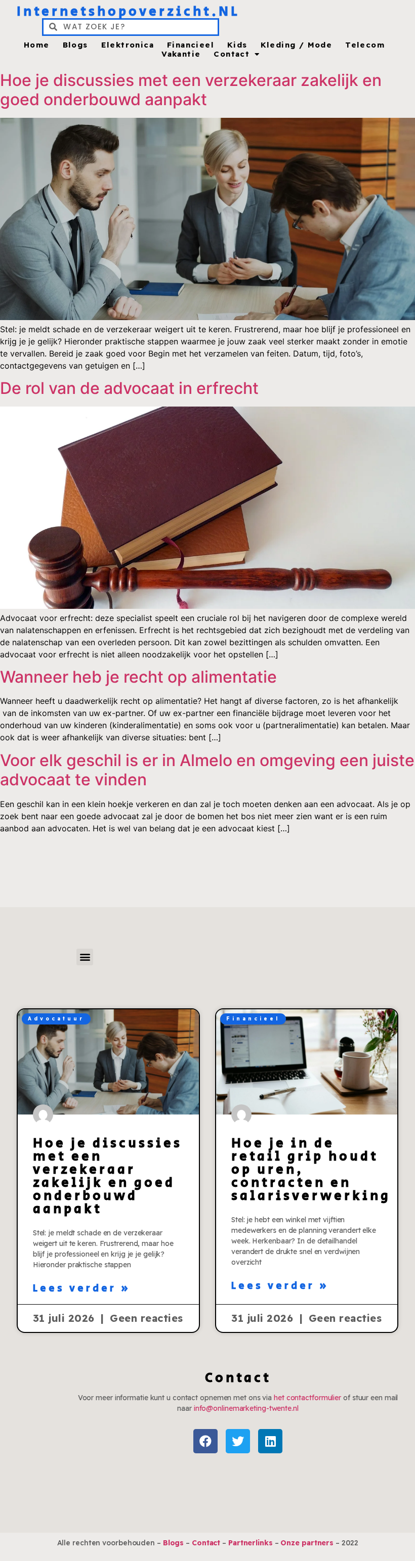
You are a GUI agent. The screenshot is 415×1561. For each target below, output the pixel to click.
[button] (84, 957)
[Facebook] (205, 1441)
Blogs (75, 45)
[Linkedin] (270, 1441)
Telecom (365, 45)
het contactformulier (307, 1397)
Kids (237, 45)
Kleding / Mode (297, 45)
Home (37, 45)
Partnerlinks (250, 1542)
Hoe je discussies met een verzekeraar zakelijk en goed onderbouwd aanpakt (191, 89)
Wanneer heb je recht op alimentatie (138, 677)
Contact (232, 54)
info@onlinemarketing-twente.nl (246, 1408)
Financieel (190, 45)
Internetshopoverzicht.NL (128, 11)
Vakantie (180, 54)
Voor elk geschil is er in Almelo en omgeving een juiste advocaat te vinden (207, 769)
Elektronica (127, 45)
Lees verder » (82, 1289)
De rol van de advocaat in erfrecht (129, 388)
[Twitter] (238, 1441)
